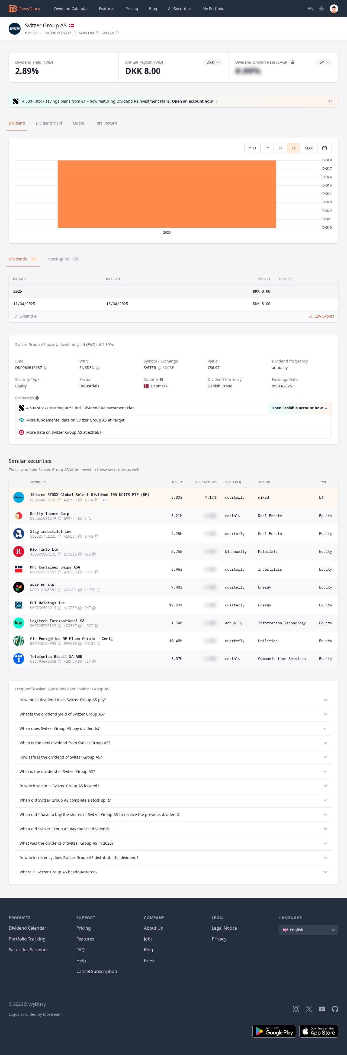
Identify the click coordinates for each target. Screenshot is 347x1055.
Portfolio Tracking (27, 939)
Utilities (268, 640)
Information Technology (282, 622)
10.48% (175, 640)
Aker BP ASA (42, 584)
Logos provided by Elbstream (35, 1014)
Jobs (148, 939)
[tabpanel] (173, 190)
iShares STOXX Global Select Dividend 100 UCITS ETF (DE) (89, 494)
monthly (232, 515)
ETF (322, 497)
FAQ (80, 950)
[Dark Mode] (321, 9)
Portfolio (213, 8)
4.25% (176, 533)
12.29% (175, 605)
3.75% (176, 551)
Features (107, 8)
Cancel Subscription (96, 971)
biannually (236, 551)
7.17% (210, 497)
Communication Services (282, 658)
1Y (267, 148)
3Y (280, 148)
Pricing (132, 8)
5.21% (176, 515)
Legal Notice (224, 928)
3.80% (176, 497)
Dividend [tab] (17, 123)
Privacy (219, 939)
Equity (325, 515)
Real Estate (270, 515)
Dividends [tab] (22, 259)
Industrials (270, 569)
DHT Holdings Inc (47, 602)
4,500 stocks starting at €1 (80, 407)
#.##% (248, 70)
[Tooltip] (160, 379)
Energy (264, 587)
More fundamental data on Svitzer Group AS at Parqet (75, 420)
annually (233, 622)
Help (81, 960)
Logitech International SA (57, 620)
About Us (153, 928)
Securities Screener (28, 950)
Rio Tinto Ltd (44, 548)
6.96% (176, 569)
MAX (309, 148)
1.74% (176, 622)
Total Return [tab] (106, 123)
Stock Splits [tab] (62, 259)
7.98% (176, 587)
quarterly (235, 497)
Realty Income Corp (49, 513)
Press (149, 960)
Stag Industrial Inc (50, 531)
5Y (293, 148)
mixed (263, 497)
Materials (268, 551)
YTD (252, 148)
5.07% (176, 658)
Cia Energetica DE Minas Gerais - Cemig (71, 638)
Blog (148, 950)
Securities (180, 8)
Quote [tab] (78, 123)
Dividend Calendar (71, 8)
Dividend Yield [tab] (49, 123)
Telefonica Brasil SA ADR (56, 656)
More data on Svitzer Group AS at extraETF (64, 432)
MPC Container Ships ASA (55, 566)
